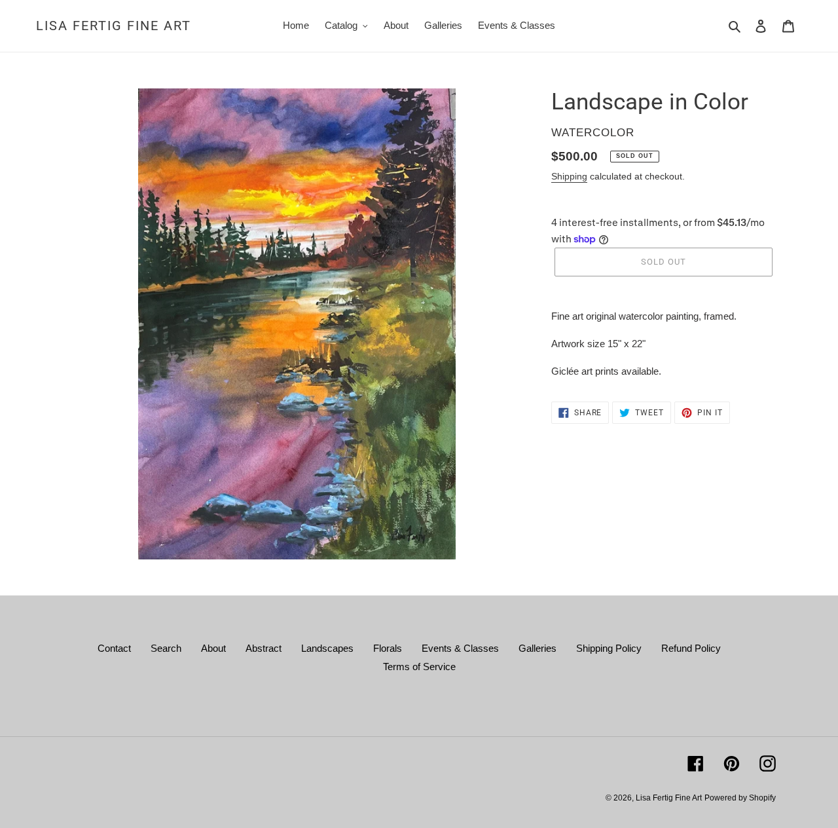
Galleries (537, 648)
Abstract (264, 648)
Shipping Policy (609, 648)
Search (166, 648)
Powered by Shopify (740, 797)
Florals (387, 648)
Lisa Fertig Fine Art (113, 25)
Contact (114, 648)
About (213, 648)
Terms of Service (419, 666)
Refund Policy (691, 648)
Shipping (569, 176)
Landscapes (327, 648)
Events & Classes (460, 648)
